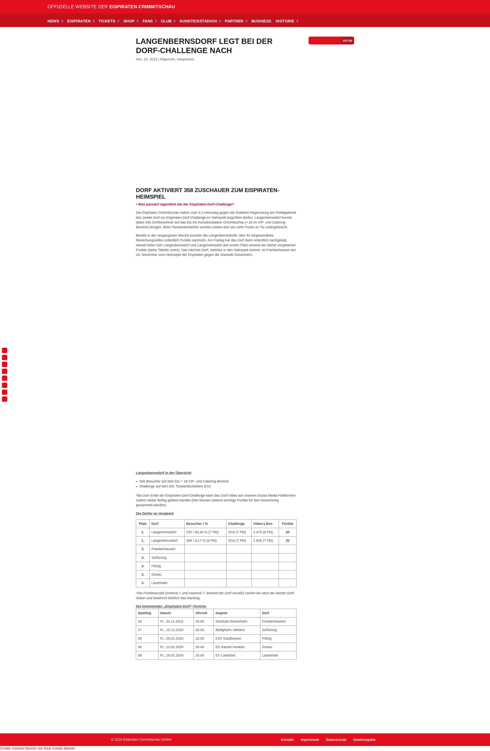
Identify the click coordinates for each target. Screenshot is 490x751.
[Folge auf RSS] (4, 399)
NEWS (53, 21)
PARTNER (234, 21)
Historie (285, 21)
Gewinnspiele (364, 740)
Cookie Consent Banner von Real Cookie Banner (37, 748)
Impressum (310, 740)
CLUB (166, 21)
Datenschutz (336, 740)
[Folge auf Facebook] (4, 357)
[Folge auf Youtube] (4, 378)
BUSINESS (261, 21)
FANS (148, 21)
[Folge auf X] (4, 385)
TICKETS (107, 21)
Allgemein (167, 59)
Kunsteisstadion (198, 21)
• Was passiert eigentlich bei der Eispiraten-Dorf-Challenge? (185, 204)
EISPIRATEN (79, 21)
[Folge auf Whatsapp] (4, 371)
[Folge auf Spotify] (4, 392)
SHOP (129, 21)
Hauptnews (185, 59)
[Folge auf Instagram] (4, 350)
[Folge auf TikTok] (4, 364)
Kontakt (287, 740)
